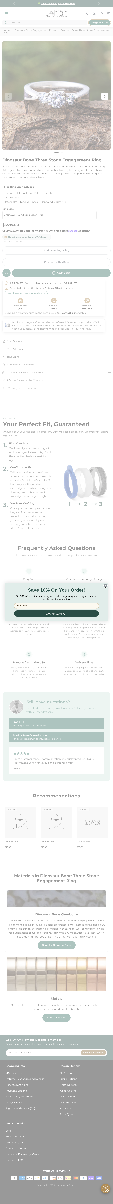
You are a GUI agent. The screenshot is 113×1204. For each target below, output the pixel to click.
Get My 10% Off (56, 613)
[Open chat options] (105, 1188)
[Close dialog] (105, 585)
